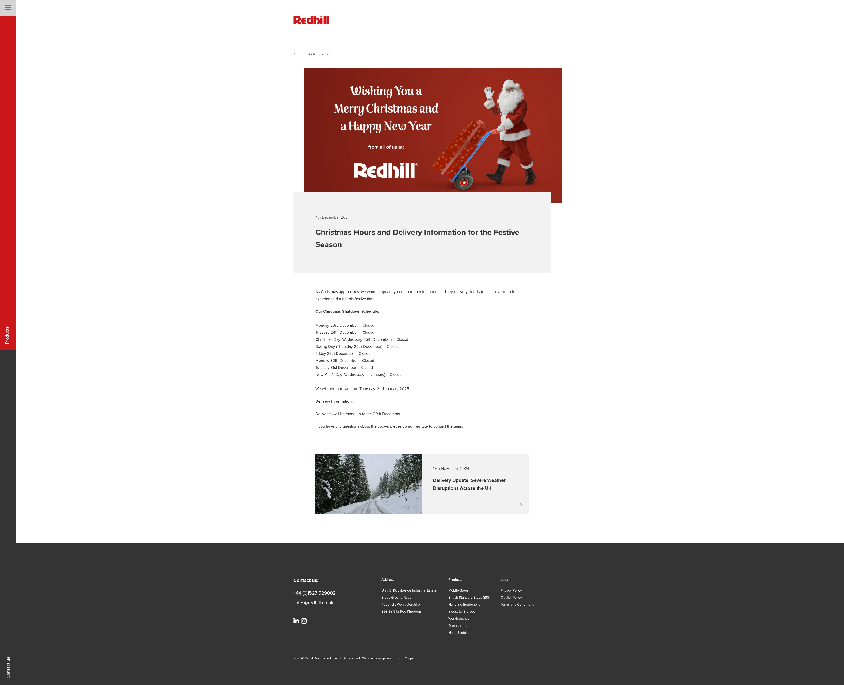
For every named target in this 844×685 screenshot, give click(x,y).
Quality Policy (511, 597)
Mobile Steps (458, 590)
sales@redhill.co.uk (313, 603)
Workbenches (458, 618)
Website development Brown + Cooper (388, 658)
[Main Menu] (8, 8)
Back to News (318, 53)
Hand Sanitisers (460, 632)
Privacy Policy (511, 590)
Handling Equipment (464, 604)
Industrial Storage (461, 611)
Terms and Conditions (517, 604)
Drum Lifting (457, 625)
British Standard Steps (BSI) (469, 597)
